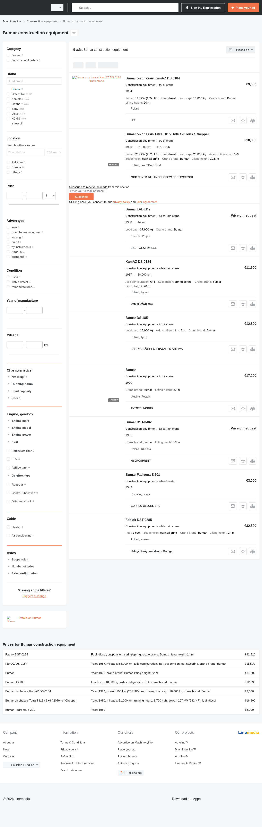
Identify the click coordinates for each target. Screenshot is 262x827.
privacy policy (121, 201)
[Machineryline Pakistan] (24, 7)
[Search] (75, 7)
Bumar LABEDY (138, 209)
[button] (243, 120)
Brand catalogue (71, 770)
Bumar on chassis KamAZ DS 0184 (152, 78)
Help (6, 749)
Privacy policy (69, 749)
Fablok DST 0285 (138, 520)
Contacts (9, 756)
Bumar (130, 370)
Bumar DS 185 (136, 318)
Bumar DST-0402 (138, 422)
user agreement (147, 201)
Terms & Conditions (73, 742)
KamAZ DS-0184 (138, 261)
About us (9, 742)
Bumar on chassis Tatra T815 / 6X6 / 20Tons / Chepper (167, 134)
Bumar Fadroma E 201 (142, 474)
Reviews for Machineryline (77, 763)
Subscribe (81, 196)
